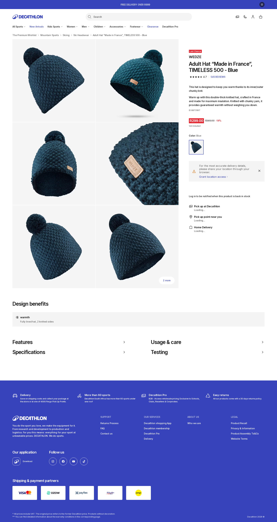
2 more (167, 280)
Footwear (135, 26)
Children (99, 26)
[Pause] (262, 4)
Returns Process (109, 423)
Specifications (28, 352)
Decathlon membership (157, 428)
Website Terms (239, 438)
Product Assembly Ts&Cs (245, 433)
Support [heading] (105, 417)
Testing (159, 352)
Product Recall (239, 423)
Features (22, 342)
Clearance (153, 26)
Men (84, 26)
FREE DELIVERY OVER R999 (135, 4)
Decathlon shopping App (157, 423)
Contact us (106, 433)
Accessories (117, 26)
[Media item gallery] (95, 163)
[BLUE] (196, 147)
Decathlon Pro (170, 26)
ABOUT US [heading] (193, 417)
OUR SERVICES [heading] (152, 417)
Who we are (194, 423)
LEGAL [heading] (234, 417)
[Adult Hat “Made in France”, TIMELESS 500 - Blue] (53, 80)
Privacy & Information (243, 428)
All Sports (17, 26)
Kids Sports (54, 26)
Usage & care (166, 342)
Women (71, 26)
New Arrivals (36, 26)
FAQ (102, 428)
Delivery (148, 438)
